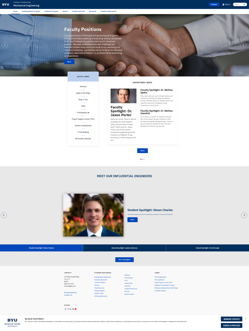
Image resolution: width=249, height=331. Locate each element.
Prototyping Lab (83, 112)
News (142, 151)
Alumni (65, 11)
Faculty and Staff (78, 11)
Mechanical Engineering (26, 5)
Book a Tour (83, 99)
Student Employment (108, 11)
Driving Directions (70, 293)
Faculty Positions (82, 29)
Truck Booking (83, 132)
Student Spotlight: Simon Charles (150, 210)
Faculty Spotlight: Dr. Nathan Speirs (156, 91)
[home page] (5, 4)
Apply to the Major (83, 93)
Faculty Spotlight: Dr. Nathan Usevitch (156, 112)
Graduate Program (51, 11)
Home (15, 11)
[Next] (243, 45)
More (69, 62)
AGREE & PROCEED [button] (231, 325)
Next (142, 159)
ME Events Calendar (83, 139)
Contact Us (68, 295)
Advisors (83, 86)
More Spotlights (125, 260)
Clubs (83, 106)
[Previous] (5, 45)
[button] (246, 318)
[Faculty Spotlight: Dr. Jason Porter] (123, 96)
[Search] (244, 4)
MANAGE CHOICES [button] (232, 319)
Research (92, 11)
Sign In (227, 4)
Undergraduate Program (31, 11)
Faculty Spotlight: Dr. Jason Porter (121, 111)
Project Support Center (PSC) (83, 119)
